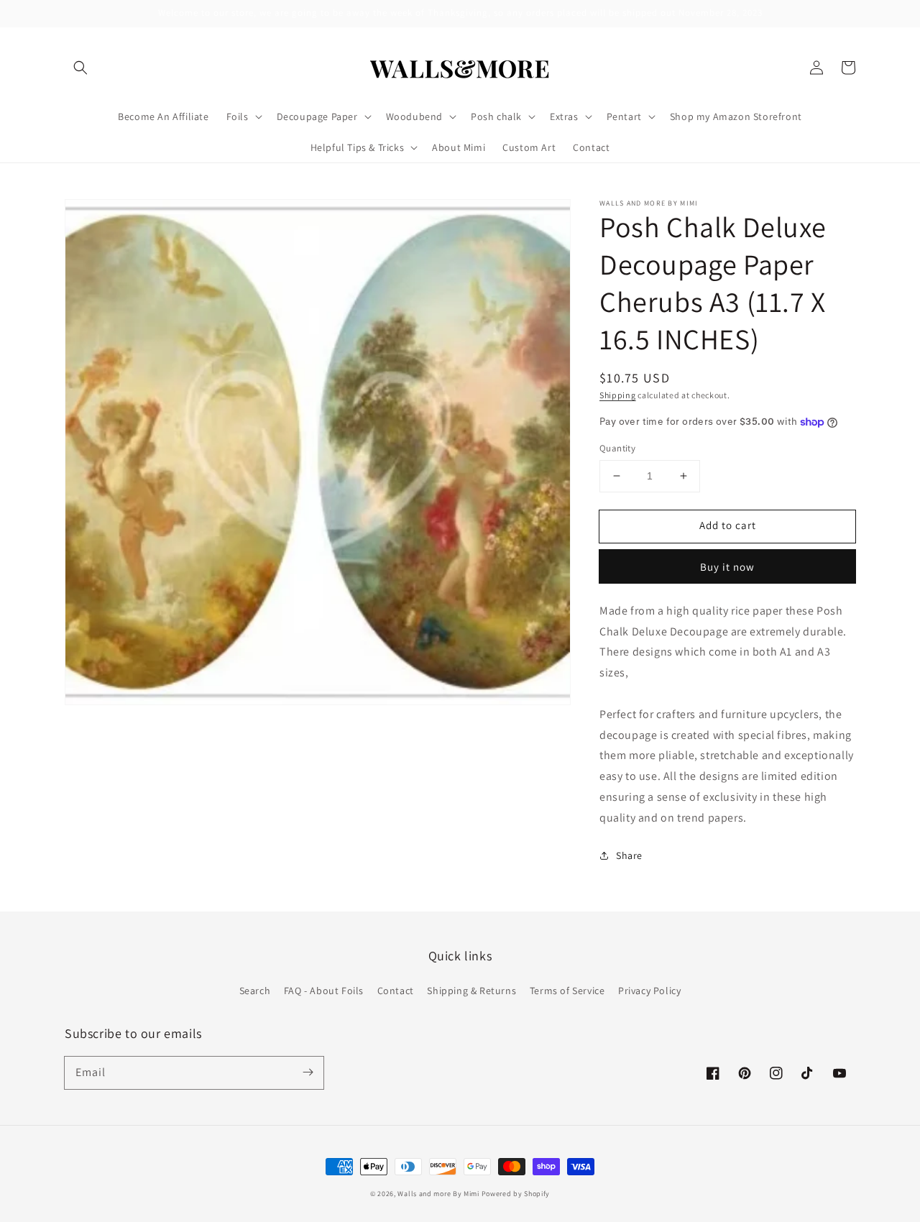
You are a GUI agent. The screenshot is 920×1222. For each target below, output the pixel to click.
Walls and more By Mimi (438, 1193)
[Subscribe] (307, 1072)
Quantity (617, 448)
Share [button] (629, 855)
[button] (80, 67)
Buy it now (727, 567)
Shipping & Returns (471, 990)
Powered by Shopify (516, 1193)
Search (255, 990)
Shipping (617, 395)
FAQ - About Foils (324, 990)
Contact (395, 990)
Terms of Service (567, 990)
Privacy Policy (649, 990)
